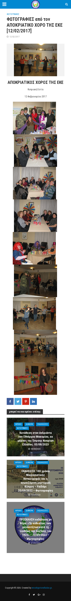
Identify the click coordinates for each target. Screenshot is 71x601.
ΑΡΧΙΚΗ (18, 424)
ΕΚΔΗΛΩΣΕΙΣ (42, 424)
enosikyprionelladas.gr (42, 587)
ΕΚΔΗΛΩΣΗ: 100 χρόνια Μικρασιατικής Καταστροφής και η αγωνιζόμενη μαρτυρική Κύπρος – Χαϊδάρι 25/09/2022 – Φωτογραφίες (35, 480)
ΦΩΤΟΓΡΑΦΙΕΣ (13, 14)
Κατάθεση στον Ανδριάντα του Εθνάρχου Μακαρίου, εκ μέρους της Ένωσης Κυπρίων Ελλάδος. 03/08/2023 (36, 438)
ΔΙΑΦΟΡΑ (29, 424)
